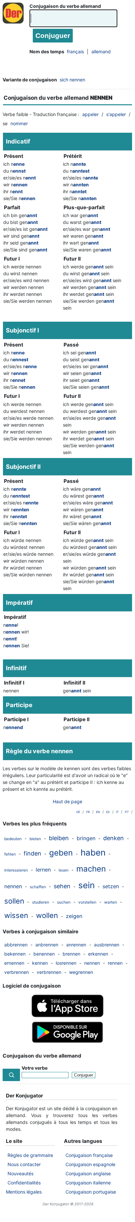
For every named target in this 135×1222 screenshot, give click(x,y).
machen (91, 869)
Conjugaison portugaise (91, 1192)
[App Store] (67, 1015)
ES (108, 812)
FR (88, 812)
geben (61, 852)
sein (86, 885)
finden (32, 853)
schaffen (38, 886)
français (75, 51)
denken (113, 838)
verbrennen (16, 972)
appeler (90, 114)
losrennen (66, 963)
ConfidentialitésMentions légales (24, 1187)
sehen (62, 886)
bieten (35, 838)
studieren (40, 902)
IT (117, 812)
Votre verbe (35, 1068)
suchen (63, 902)
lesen (63, 870)
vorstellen (87, 902)
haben (93, 852)
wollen (47, 915)
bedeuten (13, 838)
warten (110, 902)
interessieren (16, 870)
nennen (13, 886)
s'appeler (116, 114)
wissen (16, 915)
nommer (19, 123)
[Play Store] (67, 1042)
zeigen (74, 916)
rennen (115, 963)
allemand (101, 51)
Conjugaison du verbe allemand (65, 6)
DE (78, 812)
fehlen (10, 854)
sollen (14, 901)
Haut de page (67, 801)
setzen (111, 886)
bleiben (59, 838)
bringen (86, 838)
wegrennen (81, 972)
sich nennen (72, 79)
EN (98, 812)
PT (127, 812)
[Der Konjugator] (15, 20)
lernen (43, 869)
